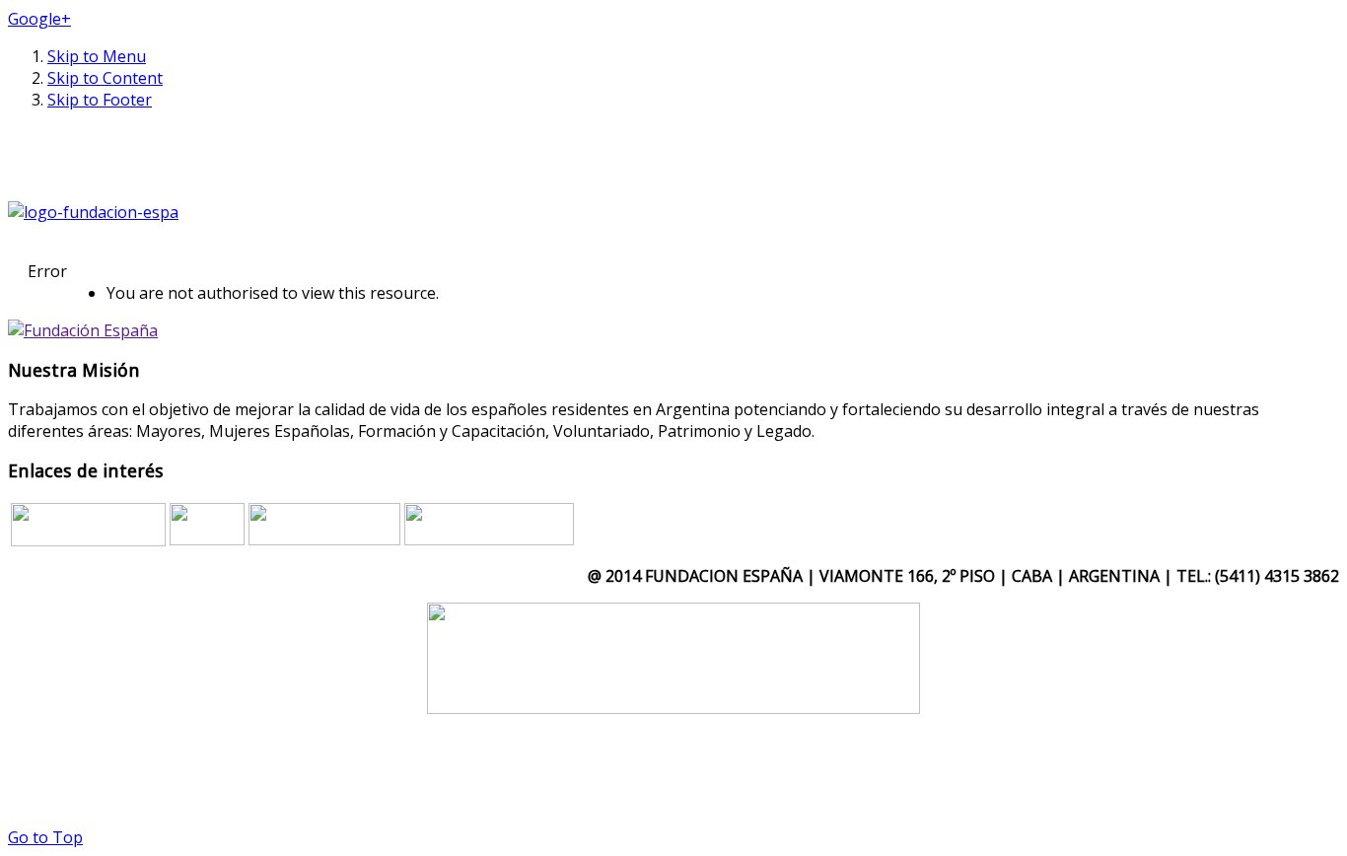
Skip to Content (105, 78)
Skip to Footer (99, 99)
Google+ (39, 19)
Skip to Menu (96, 56)
